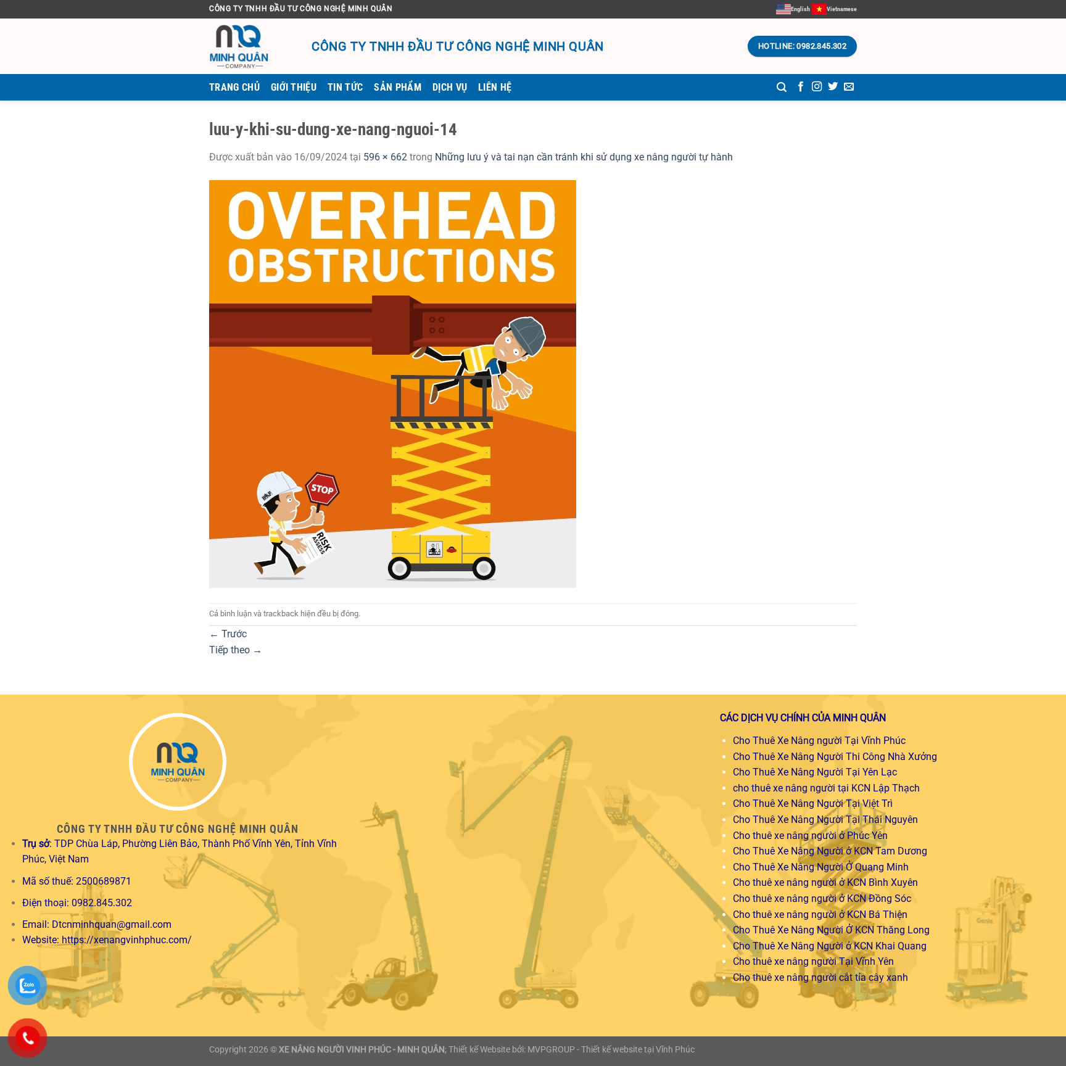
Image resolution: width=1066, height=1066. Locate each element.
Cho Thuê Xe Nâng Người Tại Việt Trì (813, 803)
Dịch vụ (449, 87)
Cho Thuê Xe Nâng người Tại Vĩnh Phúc (819, 740)
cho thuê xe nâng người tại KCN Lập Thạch (826, 788)
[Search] (782, 87)
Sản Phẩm (397, 87)
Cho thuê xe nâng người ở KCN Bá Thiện (820, 914)
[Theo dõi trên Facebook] (801, 87)
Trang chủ (234, 87)
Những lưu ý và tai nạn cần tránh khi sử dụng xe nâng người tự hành (584, 157)
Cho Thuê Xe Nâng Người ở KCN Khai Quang (830, 946)
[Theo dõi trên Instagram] (817, 87)
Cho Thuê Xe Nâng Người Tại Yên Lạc (815, 772)
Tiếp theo (235, 650)
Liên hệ (494, 87)
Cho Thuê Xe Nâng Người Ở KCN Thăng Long (831, 930)
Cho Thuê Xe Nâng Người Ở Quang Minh (821, 867)
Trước (228, 634)
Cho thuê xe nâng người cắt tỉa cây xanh (820, 977)
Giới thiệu (293, 87)
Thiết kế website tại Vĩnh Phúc (638, 1049)
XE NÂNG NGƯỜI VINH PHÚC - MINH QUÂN (362, 1049)
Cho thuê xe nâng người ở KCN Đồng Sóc (822, 898)
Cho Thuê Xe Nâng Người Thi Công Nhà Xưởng (835, 756)
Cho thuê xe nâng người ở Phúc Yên (810, 835)
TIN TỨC (345, 87)
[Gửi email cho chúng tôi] (849, 87)
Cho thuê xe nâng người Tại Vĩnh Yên (813, 961)
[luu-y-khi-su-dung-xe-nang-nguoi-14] (393, 383)
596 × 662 (385, 157)
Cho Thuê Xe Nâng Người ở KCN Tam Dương (830, 851)
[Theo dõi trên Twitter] (833, 87)
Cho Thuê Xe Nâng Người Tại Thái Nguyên (825, 819)
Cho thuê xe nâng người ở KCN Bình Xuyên (825, 882)
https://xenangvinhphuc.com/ (127, 940)
